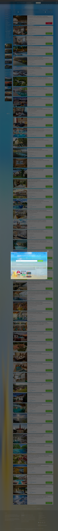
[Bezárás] (48, 251)
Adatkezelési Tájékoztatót (19, 264)
